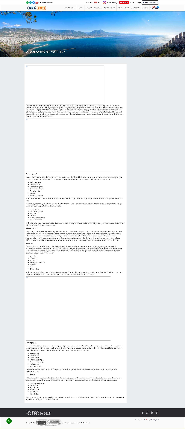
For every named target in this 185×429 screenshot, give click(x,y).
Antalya (89, 8)
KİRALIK (126, 8)
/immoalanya (113, 2)
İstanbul (97, 8)
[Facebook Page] (142, 413)
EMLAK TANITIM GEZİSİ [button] (151, 3)
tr (98, 2)
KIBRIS (120, 8)
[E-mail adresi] (33, 2)
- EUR (89, 2)
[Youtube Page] (152, 413)
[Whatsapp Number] (27, 2)
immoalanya (130, 2)
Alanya (80, 8)
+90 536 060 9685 (46, 2)
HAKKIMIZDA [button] (135, 8)
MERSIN (106, 8)
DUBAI (113, 8)
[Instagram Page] (147, 413)
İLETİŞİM (145, 8)
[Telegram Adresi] (30, 2)
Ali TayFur (147, 420)
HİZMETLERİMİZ (70, 8)
